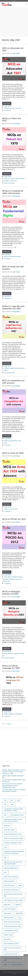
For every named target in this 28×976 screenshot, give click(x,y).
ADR (5, 815)
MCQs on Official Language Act (13, 714)
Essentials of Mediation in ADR (12, 843)
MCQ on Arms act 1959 (12, 453)
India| (20, 885)
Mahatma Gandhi (9, 917)
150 (5, 800)
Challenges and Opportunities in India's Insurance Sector (13, 820)
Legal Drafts (19, 913)
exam (5, 847)
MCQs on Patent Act (11, 180)
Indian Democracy (9, 885)
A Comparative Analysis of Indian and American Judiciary (13, 809)
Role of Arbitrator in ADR (11, 943)
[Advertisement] (14, 21)
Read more (7, 104)
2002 (5, 653)
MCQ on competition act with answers (13, 381)
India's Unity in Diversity (11, 877)
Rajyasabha (7, 939)
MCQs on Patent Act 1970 (11, 119)
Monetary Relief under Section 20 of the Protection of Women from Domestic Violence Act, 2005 (13, 771)
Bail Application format (17, 815)
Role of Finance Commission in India (12, 948)
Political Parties (8, 935)
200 (11, 800)
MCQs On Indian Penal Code (12, 922)
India (5, 872)
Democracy (7, 825)
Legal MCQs (7, 106)
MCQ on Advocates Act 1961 (13, 49)
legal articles (7, 913)
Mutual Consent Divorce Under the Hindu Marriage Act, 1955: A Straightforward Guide (12, 785)
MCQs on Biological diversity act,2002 (11, 592)
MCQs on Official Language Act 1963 (11, 667)
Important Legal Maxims (11, 868)
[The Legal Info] (6, 4)
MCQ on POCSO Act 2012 (14, 519)
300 (5, 804)
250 (18, 800)
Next (9, 724)
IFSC (5, 857)
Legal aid (17, 904)
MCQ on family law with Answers (13, 267)
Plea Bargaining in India (10, 930)
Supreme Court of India (10, 954)
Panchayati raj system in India (12, 926)
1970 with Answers (9, 178)
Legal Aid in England (10, 909)
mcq (19, 917)
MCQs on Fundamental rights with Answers (12, 192)
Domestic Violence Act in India (12, 834)
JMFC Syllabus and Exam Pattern (13, 900)
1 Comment (7, 110)
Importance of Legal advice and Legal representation (13, 863)
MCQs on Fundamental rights (12, 256)
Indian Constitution (9, 881)
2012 (5, 577)
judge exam (7, 904)
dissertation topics (9, 830)
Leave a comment (9, 183)
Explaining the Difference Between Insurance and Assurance (14, 852)
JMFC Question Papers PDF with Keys (13, 895)
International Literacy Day (11, 889)
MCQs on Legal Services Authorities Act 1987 (13, 307)
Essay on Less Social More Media (13, 838)
